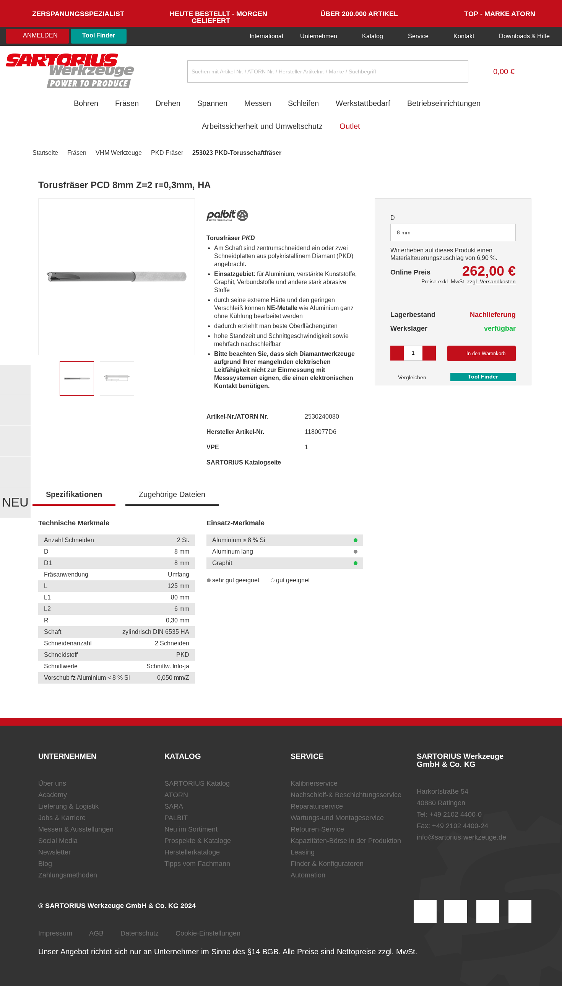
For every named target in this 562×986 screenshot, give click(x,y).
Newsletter (54, 852)
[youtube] (519, 911)
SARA (173, 806)
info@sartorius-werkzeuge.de (461, 837)
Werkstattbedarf (363, 103)
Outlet (349, 126)
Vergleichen (411, 377)
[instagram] (425, 911)
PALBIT (176, 818)
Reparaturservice (317, 806)
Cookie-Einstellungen (207, 933)
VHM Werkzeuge (119, 152)
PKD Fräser (167, 152)
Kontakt (464, 36)
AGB (96, 933)
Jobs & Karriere (62, 818)
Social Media (58, 841)
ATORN (176, 795)
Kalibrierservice (314, 783)
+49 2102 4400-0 (455, 814)
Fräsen (127, 103)
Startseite (45, 152)
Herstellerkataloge (192, 852)
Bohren (86, 103)
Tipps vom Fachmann (197, 863)
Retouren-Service (317, 829)
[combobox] (453, 232)
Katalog (373, 36)
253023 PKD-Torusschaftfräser (236, 152)
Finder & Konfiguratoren (327, 863)
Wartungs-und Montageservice (337, 818)
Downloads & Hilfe (523, 36)
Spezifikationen (74, 494)
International (265, 36)
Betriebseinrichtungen (444, 103)
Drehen (168, 103)
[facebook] (487, 911)
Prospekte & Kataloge (197, 841)
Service (418, 36)
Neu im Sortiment (191, 829)
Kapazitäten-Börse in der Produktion (346, 841)
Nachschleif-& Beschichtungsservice (346, 795)
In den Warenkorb (485, 353)
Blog (45, 863)
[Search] (456, 71)
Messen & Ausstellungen (76, 829)
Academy (52, 795)
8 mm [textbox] (404, 232)
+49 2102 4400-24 (460, 826)
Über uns (52, 783)
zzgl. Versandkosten (491, 281)
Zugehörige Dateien (172, 494)
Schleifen (303, 103)
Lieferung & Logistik (68, 806)
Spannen (212, 103)
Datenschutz (139, 933)
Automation (308, 875)
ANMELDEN (40, 35)
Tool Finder (98, 35)
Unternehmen (319, 36)
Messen (257, 103)
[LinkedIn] (455, 911)
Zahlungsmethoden (67, 875)
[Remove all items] (500, 232)
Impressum (55, 933)
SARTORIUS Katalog (197, 783)
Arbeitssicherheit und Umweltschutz (262, 126)
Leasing (303, 852)
